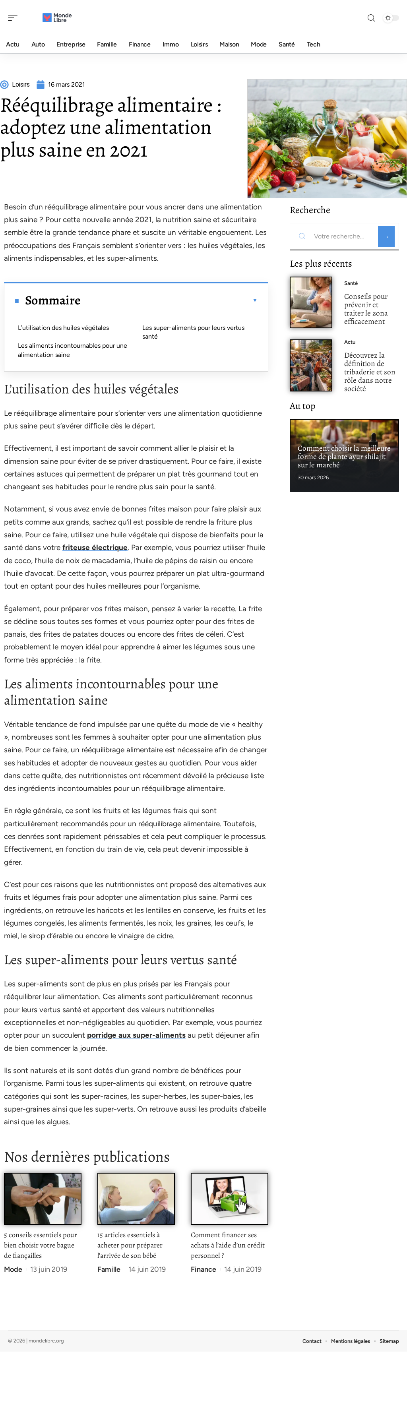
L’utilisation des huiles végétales (63, 327)
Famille (108, 1269)
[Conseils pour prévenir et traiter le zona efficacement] (311, 302)
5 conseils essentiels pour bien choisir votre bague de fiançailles (40, 1245)
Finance (203, 1269)
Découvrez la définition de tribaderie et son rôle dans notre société (369, 371)
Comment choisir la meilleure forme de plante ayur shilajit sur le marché (344, 456)
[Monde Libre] (57, 18)
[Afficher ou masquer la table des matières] (169, 300)
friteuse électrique (95, 547)
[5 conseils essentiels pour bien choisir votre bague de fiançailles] (42, 1198)
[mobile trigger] (14, 18)
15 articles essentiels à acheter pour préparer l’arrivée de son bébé (130, 1245)
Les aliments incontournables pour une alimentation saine (72, 350)
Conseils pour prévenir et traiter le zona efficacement (366, 308)
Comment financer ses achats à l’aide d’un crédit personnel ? (228, 1245)
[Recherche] (371, 18)
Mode (13, 1269)
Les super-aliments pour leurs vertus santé (193, 332)
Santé (351, 283)
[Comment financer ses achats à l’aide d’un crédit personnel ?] (229, 1198)
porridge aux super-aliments (136, 1035)
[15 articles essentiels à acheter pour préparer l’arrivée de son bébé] (136, 1198)
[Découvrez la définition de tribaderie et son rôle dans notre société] (311, 365)
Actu (349, 342)
